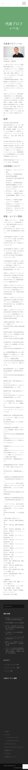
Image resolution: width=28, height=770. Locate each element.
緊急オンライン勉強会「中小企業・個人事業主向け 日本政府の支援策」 (14, 643)
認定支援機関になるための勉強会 (14, 623)
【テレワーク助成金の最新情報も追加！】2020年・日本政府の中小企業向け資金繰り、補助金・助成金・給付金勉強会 (14, 650)
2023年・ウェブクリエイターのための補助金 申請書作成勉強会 (14, 618)
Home (7, 731)
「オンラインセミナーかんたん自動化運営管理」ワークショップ (14, 637)
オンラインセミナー (11, 668)
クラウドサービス (10, 744)
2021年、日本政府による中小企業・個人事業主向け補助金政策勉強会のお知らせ (14, 627)
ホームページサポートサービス (14, 747)
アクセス (7, 753)
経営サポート (9, 750)
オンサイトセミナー (11, 664)
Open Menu (24, 3)
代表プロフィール (10, 756)
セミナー (7, 671)
